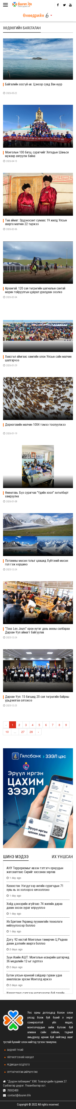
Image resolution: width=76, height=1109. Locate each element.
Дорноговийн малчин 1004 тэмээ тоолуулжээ (35, 425)
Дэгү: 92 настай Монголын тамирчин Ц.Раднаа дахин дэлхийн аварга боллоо (36, 941)
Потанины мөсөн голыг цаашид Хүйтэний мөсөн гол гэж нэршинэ (36, 562)
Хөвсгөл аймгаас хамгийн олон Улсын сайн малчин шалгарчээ (38, 358)
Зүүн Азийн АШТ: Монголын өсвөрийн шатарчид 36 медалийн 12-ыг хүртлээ (37, 959)
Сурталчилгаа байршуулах (22, 1072)
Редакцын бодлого (18, 1064)
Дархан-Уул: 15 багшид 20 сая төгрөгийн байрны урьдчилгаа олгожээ (37, 698)
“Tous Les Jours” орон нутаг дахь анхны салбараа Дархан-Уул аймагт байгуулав (37, 630)
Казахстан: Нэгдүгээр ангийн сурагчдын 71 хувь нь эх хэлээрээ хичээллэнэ (34, 888)
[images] (38, 58)
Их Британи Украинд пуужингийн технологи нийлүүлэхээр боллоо (34, 923)
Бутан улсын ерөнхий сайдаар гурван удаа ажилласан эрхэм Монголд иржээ (34, 977)
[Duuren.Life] (22, 4)
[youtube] (70, 5)
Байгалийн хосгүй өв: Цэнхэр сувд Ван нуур (33, 84)
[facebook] (58, 5)
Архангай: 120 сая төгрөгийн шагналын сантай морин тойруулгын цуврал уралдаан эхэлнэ (35, 290)
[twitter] (64, 5)
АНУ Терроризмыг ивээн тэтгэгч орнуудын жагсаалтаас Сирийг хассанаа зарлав (34, 870)
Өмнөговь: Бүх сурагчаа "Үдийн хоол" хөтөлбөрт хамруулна (37, 494)
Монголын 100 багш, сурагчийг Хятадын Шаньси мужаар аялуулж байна (37, 154)
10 (7, 732)
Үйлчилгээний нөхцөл (20, 1057)
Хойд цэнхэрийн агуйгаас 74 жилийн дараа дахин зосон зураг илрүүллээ (34, 906)
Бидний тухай (15, 1050)
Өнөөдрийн (33, 15)
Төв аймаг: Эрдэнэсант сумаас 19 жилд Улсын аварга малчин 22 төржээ (36, 222)
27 (23, 732)
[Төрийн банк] (38, 798)
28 (31, 732)
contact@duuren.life (19, 1095)
